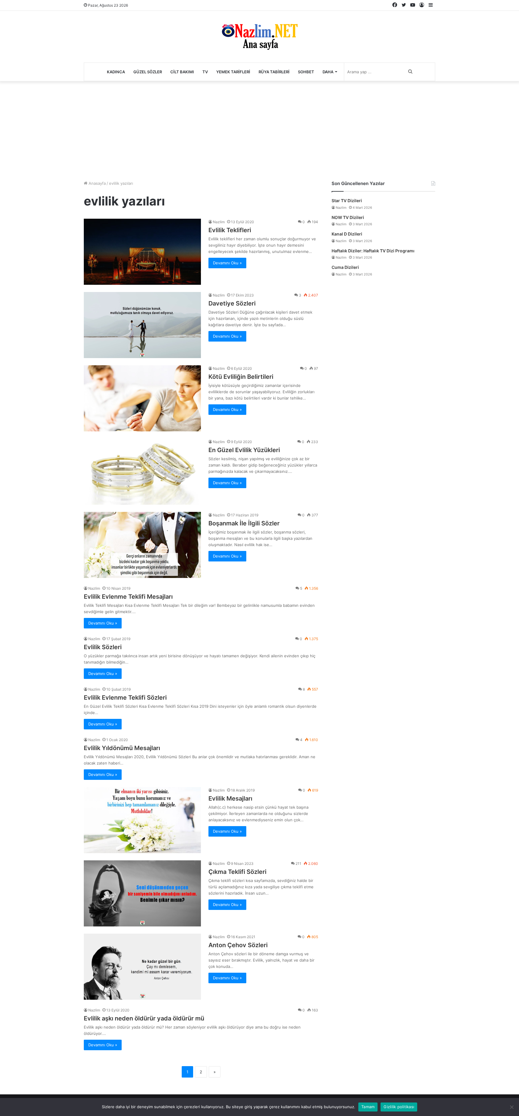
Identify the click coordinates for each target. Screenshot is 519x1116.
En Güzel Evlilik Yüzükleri (244, 450)
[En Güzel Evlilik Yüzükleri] (142, 472)
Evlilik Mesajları (230, 798)
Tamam (368, 1106)
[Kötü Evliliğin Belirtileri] (142, 398)
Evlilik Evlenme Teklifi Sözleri (125, 697)
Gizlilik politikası (399, 1106)
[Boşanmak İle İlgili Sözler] (142, 545)
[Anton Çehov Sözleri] (142, 967)
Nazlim (219, 222)
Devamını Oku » (227, 262)
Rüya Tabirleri (274, 71)
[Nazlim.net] (259, 36)
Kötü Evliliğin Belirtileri (240, 376)
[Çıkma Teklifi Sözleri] (142, 893)
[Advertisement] (259, 129)
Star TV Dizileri (347, 200)
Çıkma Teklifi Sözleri (237, 871)
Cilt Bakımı (182, 71)
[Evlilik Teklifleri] (142, 252)
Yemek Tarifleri (233, 71)
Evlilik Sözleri (103, 647)
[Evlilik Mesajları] (142, 820)
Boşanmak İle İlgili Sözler (244, 523)
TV (205, 71)
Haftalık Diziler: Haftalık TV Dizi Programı (373, 250)
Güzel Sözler (147, 71)
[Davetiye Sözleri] (142, 325)
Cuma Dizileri (345, 267)
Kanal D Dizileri (347, 233)
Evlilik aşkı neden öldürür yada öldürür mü (144, 1018)
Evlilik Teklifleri (229, 230)
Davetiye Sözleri (232, 303)
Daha (328, 71)
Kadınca (116, 71)
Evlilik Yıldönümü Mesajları (122, 748)
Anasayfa (96, 183)
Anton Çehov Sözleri (238, 945)
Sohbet (306, 71)
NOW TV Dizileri (348, 217)
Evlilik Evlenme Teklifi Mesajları (128, 596)
